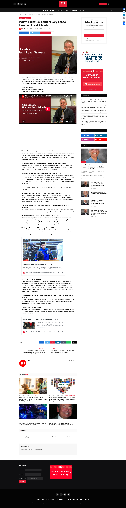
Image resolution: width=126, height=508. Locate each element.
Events (52, 10)
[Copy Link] (124, 17)
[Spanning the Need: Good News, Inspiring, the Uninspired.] (63, 4)
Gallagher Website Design (88, 503)
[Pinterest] (14, 92)
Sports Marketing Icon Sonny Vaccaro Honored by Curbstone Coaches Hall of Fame (99, 193)
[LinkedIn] (14, 88)
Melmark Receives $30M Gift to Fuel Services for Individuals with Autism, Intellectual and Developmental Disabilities (62, 399)
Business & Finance (68, 420)
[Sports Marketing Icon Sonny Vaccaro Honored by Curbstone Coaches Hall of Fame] (85, 194)
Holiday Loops (84, 499)
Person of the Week (71, 10)
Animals (36, 395)
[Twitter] (14, 84)
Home (20, 14)
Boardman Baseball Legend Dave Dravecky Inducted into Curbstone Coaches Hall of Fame (93, 167)
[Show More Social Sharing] (52, 33)
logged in (30, 449)
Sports (83, 161)
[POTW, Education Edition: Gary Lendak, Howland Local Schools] (48, 55)
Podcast (59, 10)
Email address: (23, 478)
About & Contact (61, 499)
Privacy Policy (95, 40)
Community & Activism (25, 18)
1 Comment (47, 28)
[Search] (112, 10)
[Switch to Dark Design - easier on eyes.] (109, 10)
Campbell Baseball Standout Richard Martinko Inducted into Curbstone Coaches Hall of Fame (99, 202)
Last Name (21, 474)
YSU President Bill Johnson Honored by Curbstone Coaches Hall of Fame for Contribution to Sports (99, 212)
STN (24, 28)
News (34, 420)
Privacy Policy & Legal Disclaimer (67, 503)
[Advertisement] (48, 137)
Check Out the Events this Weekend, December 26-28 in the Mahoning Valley (32, 423)
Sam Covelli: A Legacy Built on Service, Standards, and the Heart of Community (61, 423)
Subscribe (102, 4)
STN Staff (22, 395)
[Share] (124, 23)
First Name (22, 470)
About (82, 10)
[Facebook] (14, 80)
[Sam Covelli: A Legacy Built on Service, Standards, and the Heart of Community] (63, 411)
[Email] (14, 95)
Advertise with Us (73, 499)
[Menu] (14, 10)
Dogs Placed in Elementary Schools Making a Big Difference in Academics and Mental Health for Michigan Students (33, 399)
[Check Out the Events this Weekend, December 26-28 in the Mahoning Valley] (33, 411)
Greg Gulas (85, 171)
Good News (44, 10)
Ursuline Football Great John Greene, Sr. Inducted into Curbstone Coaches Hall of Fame (98, 184)
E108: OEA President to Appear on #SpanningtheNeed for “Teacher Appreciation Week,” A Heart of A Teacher (34, 352)
